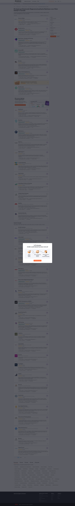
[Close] (51, 244)
